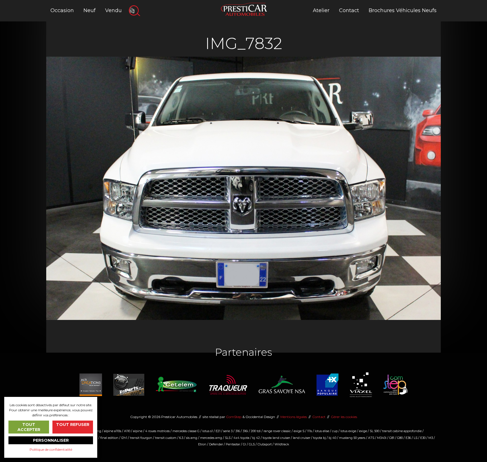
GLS (252, 444)
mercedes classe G (186, 431)
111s (309, 431)
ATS (371, 438)
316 (237, 431)
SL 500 (374, 431)
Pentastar (233, 444)
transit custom (165, 438)
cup (335, 431)
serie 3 (228, 431)
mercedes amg (211, 438)
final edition (109, 438)
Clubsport (265, 444)
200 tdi (256, 431)
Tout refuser (72, 424)
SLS (228, 438)
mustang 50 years (352, 438)
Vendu (113, 10)
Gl (244, 444)
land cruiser (301, 438)
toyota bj (319, 438)
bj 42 (256, 438)
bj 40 (332, 438)
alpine (137, 431)
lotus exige (348, 431)
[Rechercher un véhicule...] (134, 10)
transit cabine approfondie (402, 431)
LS (415, 438)
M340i (381, 438)
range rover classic (277, 431)
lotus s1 (207, 431)
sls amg (191, 438)
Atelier (321, 10)
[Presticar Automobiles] (244, 9)
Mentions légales (293, 417)
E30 (423, 438)
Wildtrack (282, 444)
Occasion (62, 10)
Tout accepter (28, 427)
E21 (218, 431)
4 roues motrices (157, 431)
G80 (400, 438)
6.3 (181, 438)
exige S (299, 431)
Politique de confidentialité (51, 449)
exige (363, 431)
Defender (216, 444)
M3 (430, 438)
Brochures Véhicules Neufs (403, 10)
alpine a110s (112, 431)
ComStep (234, 417)
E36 (408, 438)
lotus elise (322, 431)
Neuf (89, 10)
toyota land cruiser (276, 438)
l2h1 (124, 438)
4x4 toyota (241, 438)
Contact (349, 10)
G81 (391, 438)
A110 (127, 431)
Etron (202, 444)
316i (245, 431)
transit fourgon (141, 438)
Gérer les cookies (344, 417)
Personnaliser (51, 440)
